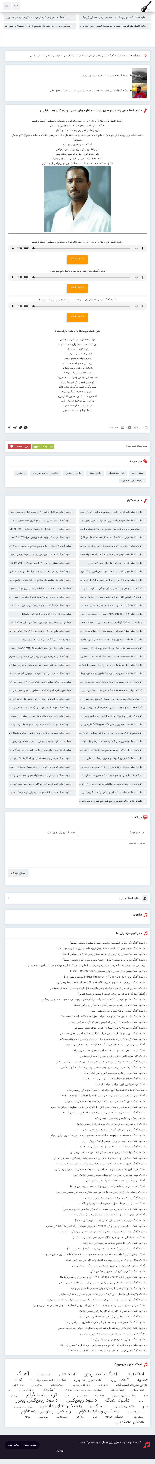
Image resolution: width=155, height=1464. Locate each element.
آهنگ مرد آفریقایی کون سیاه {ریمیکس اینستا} (46, 614)
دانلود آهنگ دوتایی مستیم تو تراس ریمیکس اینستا (118, 1339)
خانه (141, 56)
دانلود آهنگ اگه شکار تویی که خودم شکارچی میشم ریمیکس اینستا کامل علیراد (90, 91)
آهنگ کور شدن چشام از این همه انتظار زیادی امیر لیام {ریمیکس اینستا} (110, 716)
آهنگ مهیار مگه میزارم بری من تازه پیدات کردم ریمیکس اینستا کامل (39, 682)
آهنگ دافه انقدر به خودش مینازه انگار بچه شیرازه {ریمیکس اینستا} (110, 648)
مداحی (80, 1416)
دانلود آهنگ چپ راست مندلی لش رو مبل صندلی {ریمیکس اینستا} (39, 716)
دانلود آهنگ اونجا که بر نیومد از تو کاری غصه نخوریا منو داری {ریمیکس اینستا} (39, 521)
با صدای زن (82, 1395)
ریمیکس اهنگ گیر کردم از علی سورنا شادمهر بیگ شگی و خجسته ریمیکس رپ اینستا (110, 699)
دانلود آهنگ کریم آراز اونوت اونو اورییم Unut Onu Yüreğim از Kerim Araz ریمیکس (39, 538)
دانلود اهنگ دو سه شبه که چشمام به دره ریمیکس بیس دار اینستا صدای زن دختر (102, 1345)
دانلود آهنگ (77, 258)
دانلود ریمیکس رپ (124, 1406)
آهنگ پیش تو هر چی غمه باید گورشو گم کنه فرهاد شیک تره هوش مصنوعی (110, 589)
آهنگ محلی (138, 1390)
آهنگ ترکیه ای (44, 1375)
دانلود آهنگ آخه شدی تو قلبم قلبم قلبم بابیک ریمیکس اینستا (39, 784)
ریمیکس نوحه (114, 1416)
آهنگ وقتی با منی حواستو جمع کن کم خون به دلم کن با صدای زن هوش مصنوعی (110, 776)
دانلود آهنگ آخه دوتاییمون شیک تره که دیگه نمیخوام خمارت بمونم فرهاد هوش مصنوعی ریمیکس (110, 555)
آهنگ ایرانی (135, 1374)
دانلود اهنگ (95, 473)
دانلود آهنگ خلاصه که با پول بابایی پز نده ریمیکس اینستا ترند (110, 665)
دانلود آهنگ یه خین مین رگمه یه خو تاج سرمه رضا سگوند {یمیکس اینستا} (110, 742)
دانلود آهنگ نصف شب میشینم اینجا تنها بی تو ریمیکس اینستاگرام (77, 163)
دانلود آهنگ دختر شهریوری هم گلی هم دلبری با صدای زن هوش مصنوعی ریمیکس (110, 801)
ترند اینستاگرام (116, 473)
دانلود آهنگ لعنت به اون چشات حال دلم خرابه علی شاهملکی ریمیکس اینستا (110, 640)
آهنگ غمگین (17, 1385)
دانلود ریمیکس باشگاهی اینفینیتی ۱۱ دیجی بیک (46, 640)
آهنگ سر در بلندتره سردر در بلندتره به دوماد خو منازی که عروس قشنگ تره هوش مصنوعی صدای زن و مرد (110, 784)
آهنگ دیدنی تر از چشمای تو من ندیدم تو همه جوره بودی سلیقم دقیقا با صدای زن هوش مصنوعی (39, 742)
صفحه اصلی (30, 1445)
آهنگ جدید (130, 56)
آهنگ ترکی (67, 1375)
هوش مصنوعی (130, 1422)
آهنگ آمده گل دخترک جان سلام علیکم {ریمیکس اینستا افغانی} (39, 546)
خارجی (141, 1401)
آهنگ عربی (37, 1385)
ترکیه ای (14, 1395)
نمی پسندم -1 (21, 446)
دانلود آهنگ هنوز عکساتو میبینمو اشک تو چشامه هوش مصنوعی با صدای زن (110, 631)
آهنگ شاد (103, 1385)
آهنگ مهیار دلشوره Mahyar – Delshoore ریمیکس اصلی (112, 691)
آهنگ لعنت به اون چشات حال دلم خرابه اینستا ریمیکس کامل (110, 708)
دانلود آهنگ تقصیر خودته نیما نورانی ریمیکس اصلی (115, 563)
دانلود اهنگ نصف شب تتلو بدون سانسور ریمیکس (105, 76)
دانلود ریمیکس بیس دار (45, 473)
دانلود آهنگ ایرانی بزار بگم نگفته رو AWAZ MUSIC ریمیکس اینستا (39, 648)
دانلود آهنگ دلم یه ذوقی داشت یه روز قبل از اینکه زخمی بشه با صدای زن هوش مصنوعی (39, 631)
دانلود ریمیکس (73, 473)
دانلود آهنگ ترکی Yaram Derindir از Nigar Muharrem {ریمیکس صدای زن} (110, 538)
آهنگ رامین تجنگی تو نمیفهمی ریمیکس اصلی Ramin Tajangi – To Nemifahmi (39, 623)
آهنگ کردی (48, 1390)
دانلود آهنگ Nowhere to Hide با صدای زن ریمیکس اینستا (111, 614)
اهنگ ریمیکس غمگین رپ (124, 1396)
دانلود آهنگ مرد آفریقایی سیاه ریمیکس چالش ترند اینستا (40, 606)
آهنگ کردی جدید (26, 1390)
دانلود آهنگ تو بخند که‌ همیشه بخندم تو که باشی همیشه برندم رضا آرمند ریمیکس (39, 725)
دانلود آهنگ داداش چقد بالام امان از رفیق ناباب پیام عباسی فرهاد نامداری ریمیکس (110, 767)
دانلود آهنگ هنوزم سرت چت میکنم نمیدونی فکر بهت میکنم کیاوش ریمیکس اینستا (39, 674)
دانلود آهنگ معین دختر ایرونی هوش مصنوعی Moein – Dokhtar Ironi (39, 529)
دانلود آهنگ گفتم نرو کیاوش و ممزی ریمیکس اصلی (114, 759)
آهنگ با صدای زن (100, 1374)
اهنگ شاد (99, 1395)
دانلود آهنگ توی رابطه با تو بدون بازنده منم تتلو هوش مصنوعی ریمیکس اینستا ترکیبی (91, 110)
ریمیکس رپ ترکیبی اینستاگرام (46, 1411)
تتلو (67, 1395)
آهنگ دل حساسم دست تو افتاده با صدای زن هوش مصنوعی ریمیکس (39, 589)
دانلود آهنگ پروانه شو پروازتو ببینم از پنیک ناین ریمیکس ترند (39, 699)
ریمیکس (20, 473)
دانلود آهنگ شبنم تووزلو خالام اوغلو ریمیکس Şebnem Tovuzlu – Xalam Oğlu (39, 563)
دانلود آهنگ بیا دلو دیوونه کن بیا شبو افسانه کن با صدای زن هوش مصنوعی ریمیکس (39, 597)
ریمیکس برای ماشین (132, 481)
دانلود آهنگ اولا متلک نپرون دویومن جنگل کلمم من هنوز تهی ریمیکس (39, 665)
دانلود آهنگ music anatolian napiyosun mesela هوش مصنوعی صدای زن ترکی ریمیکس (110, 657)
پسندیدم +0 (46, 446)
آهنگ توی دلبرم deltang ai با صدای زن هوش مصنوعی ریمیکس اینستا (39, 691)
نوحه (27, 1416)
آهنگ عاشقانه (57, 1385)
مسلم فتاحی (62, 1417)
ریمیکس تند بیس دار (23, 1406)
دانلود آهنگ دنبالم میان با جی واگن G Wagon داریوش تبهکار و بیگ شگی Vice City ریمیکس (110, 725)
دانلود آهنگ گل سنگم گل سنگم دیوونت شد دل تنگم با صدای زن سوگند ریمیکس (39, 580)
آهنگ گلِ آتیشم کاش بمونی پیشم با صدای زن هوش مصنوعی (110, 597)
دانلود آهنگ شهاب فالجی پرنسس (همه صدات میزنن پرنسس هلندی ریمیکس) (39, 708)
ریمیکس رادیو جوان (136, 1412)
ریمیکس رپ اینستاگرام (99, 1411)
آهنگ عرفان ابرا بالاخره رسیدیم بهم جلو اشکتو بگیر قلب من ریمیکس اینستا (110, 750)
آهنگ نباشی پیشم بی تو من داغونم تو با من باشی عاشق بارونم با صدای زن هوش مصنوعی (110, 546)
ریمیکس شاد (138, 1417)
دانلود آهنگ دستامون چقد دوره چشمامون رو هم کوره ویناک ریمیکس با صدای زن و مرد (110, 674)
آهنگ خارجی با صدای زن (88, 1380)
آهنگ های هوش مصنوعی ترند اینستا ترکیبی (82, 1390)
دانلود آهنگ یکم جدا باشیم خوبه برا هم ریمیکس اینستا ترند (40, 733)
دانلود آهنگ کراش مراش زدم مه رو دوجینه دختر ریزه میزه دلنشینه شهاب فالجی (110, 606)
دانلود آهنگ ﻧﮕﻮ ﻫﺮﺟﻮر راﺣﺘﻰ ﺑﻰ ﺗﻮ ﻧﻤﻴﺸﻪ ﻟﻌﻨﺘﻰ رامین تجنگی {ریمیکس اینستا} (113, 26)
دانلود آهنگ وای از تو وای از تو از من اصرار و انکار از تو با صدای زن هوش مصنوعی (110, 580)
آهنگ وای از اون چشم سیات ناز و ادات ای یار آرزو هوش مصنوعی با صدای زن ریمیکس (110, 682)
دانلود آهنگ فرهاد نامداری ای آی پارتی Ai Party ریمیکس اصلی (110, 793)
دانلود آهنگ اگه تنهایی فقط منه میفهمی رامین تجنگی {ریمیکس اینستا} (113, 17)
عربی (94, 1417)
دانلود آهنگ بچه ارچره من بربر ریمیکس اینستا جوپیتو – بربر (40, 657)
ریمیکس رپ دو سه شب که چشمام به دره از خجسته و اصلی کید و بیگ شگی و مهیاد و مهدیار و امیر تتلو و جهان (37, 26)
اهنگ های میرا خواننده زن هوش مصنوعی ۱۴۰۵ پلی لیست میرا (112, 1334)
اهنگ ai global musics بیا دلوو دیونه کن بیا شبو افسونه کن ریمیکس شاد (110, 623)
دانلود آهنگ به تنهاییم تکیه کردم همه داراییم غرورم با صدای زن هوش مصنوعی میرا (37, 17)
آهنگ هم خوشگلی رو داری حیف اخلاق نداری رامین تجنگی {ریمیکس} (110, 733)
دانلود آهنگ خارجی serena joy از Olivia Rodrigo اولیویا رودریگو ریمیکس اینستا (39, 759)
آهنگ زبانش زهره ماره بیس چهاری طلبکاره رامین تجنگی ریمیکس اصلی (39, 750)
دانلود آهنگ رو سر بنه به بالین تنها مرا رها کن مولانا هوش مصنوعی (39, 572)
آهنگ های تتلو (117, 1390)
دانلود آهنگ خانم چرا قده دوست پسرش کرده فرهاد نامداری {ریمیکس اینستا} (39, 793)
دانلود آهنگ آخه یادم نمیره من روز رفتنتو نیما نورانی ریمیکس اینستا (39, 555)
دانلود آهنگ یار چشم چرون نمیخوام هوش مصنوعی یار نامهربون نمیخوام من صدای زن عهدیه (39, 776)
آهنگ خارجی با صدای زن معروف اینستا (48, 1380)
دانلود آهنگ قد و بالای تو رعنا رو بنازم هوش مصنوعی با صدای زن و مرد (39, 767)
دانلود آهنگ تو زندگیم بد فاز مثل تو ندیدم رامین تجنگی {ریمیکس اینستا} (110, 572)
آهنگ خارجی (119, 1380)
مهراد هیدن (43, 1417)
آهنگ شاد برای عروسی (81, 1385)
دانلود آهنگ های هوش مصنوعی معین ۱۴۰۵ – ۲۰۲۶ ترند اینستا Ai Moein (106, 1351)
